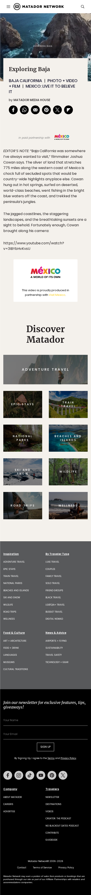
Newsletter (52, 797)
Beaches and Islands (16, 590)
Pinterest (51, 775)
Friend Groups (54, 590)
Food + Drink (11, 648)
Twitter (63, 775)
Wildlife (8, 604)
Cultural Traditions (15, 669)
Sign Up (45, 747)
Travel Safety (54, 655)
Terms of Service (42, 867)
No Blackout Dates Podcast (62, 825)
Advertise (9, 811)
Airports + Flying (56, 641)
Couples (50, 569)
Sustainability (54, 648)
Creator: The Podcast (58, 818)
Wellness (9, 619)
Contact (21, 867)
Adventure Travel (14, 562)
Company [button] (10, 789)
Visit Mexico (57, 295)
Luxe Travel (52, 562)
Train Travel (11, 576)
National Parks (12, 583)
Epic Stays (9, 569)
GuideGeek (51, 840)
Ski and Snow (11, 597)
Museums (9, 662)
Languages (10, 655)
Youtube (40, 775)
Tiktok (29, 775)
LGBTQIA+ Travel (55, 604)
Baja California (25, 80)
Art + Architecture (14, 641)
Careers (8, 804)
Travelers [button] (52, 789)
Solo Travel (53, 583)
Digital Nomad (54, 619)
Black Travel (53, 597)
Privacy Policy (68, 758)
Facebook (7, 775)
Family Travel (54, 576)
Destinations (53, 804)
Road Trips (9, 611)
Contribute (52, 832)
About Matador (12, 797)
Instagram (18, 775)
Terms (51, 758)
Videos (49, 811)
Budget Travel (54, 611)
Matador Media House (31, 100)
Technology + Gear (57, 662)
